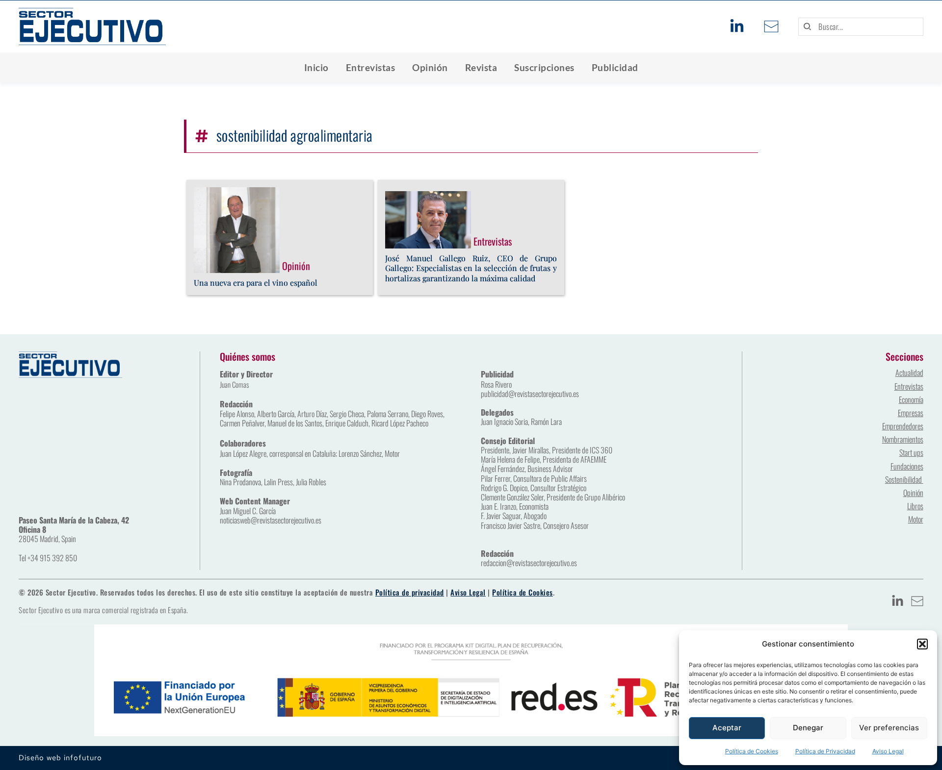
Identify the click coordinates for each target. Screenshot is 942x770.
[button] (922, 644)
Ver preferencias (889, 727)
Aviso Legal (888, 751)
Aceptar (726, 727)
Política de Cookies (751, 751)
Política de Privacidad (825, 751)
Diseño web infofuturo (60, 758)
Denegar (808, 727)
